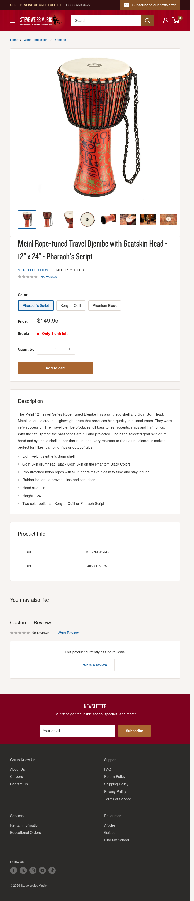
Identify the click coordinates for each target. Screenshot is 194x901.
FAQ (107, 769)
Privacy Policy (115, 791)
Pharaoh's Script (36, 305)
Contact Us (19, 783)
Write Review (68, 632)
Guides (109, 832)
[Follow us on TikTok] (52, 870)
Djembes (60, 39)
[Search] (147, 20)
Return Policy (114, 776)
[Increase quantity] (69, 349)
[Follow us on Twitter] (23, 870)
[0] (176, 20)
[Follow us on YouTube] (42, 870)
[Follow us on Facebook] (13, 870)
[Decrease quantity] (42, 349)
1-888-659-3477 (78, 5)
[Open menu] (12, 21)
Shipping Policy (116, 783)
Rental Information (25, 825)
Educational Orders (25, 832)
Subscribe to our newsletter (154, 4)
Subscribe (134, 730)
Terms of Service (117, 798)
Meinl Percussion (33, 270)
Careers (16, 776)
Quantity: (26, 349)
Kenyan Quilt (71, 305)
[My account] (165, 20)
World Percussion (35, 39)
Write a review (95, 664)
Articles (110, 825)
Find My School (116, 839)
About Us (17, 769)
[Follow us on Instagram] (32, 870)
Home (14, 39)
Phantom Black (105, 305)
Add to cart (55, 367)
